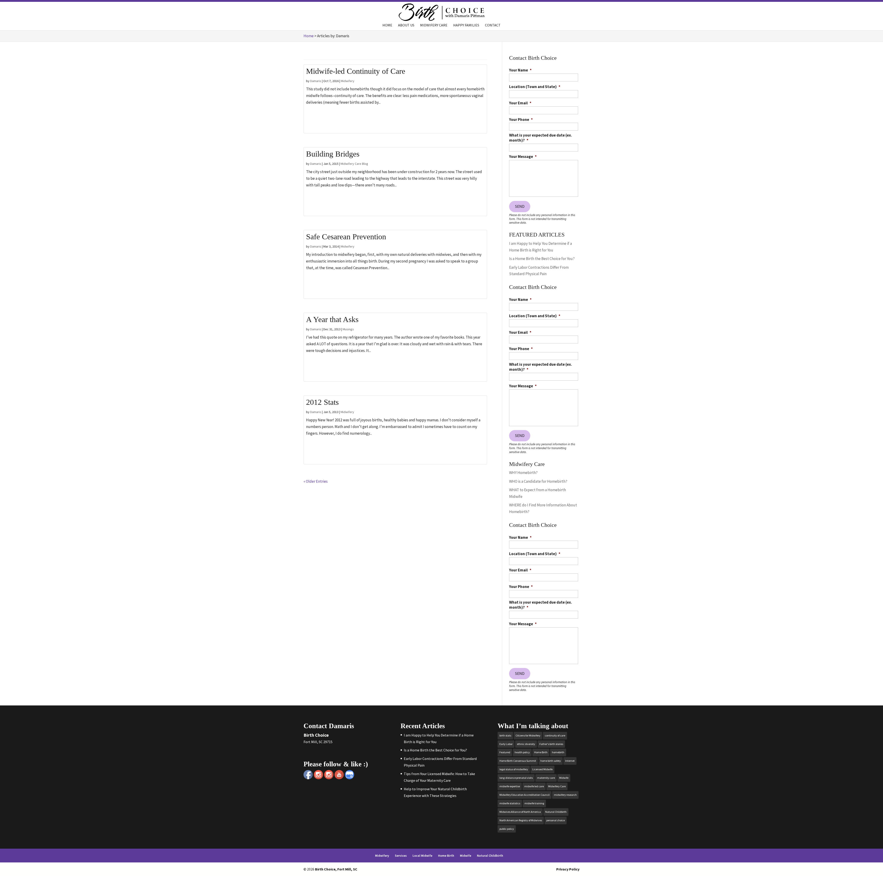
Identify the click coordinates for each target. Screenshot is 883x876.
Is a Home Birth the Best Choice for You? (542, 258)
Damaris (315, 81)
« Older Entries (316, 481)
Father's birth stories (551, 744)
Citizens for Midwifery (528, 735)
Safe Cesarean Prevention (346, 236)
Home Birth (541, 752)
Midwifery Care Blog (354, 164)
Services (401, 855)
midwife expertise (509, 786)
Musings (348, 329)
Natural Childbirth (556, 811)
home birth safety (550, 760)
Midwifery (347, 81)
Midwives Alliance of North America (520, 811)
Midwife (563, 777)
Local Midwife (422, 855)
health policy (522, 752)
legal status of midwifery (513, 769)
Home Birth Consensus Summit (517, 760)
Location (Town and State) (534, 86)
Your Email (520, 103)
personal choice (555, 820)
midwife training (534, 803)
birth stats (505, 735)
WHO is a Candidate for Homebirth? (538, 481)
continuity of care (555, 735)
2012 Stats (322, 402)
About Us (406, 25)
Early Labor (506, 744)
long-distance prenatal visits (516, 777)
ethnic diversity (526, 744)
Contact (493, 25)
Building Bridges (332, 154)
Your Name (520, 70)
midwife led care (534, 786)
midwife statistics (509, 803)
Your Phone (521, 119)
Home (387, 25)
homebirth (558, 752)
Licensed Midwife (542, 769)
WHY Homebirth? (523, 472)
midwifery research (565, 794)
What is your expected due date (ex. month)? (540, 138)
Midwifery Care (433, 25)
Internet (570, 760)
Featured (504, 752)
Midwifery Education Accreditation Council (524, 794)
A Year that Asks (332, 319)
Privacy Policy (567, 869)
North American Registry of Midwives (520, 820)
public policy (506, 828)
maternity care (546, 777)
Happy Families (466, 25)
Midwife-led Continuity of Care (355, 71)
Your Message (523, 156)
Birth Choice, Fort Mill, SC (336, 869)
